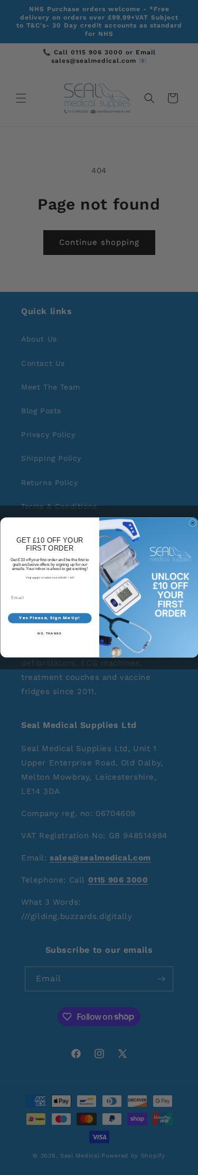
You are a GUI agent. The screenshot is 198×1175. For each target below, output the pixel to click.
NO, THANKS (49, 634)
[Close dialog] (193, 523)
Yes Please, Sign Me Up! (49, 618)
